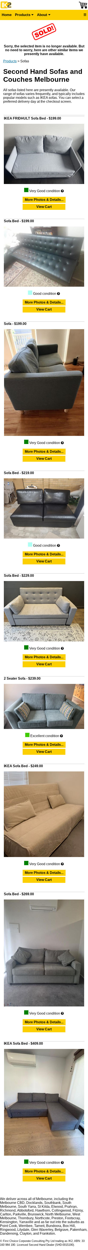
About (42, 15)
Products (23, 15)
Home (7, 15)
